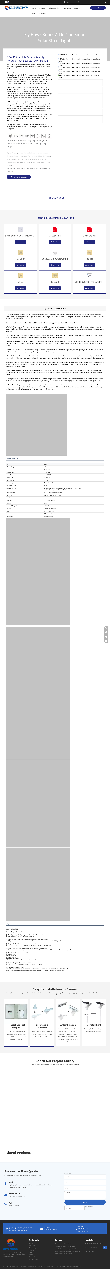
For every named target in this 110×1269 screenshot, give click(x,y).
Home (31, 1243)
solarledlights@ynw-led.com (17, 1196)
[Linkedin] (8, 2)
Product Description (56, 308)
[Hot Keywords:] (79, 2)
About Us (32, 1250)
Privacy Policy (33, 1259)
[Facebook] (6, 2)
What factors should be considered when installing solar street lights (67, 1252)
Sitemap (62, 1266)
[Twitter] (92, 1251)
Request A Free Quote (20, 177)
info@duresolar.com (50, 1230)
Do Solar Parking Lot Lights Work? (65, 1246)
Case (30, 1252)
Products (32, 1246)
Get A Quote (98, 8)
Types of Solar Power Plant (63, 1244)
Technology (32, 1248)
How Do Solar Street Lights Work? (65, 1249)
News (31, 1254)
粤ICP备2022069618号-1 (74, 1266)
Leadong (56, 1266)
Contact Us (32, 1257)
